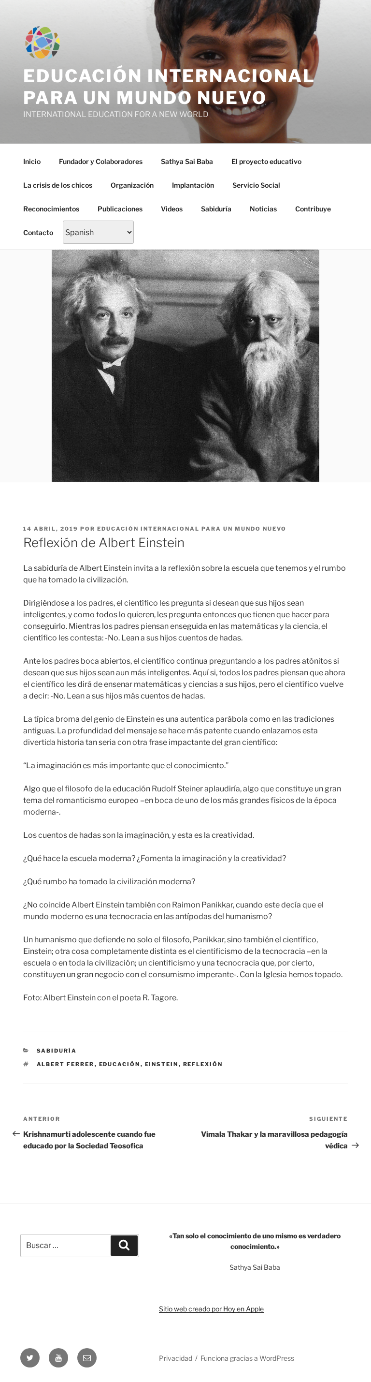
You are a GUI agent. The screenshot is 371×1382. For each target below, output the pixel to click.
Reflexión (203, 1064)
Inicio (32, 161)
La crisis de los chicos (57, 185)
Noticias (263, 209)
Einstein (162, 1064)
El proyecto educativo (266, 161)
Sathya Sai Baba (187, 161)
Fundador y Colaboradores (101, 161)
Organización (132, 185)
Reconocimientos (51, 209)
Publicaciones (120, 209)
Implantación (193, 185)
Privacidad (175, 1358)
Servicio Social (256, 185)
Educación (120, 1064)
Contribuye (313, 209)
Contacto (38, 232)
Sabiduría (216, 209)
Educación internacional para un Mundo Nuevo (169, 86)
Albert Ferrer (66, 1064)
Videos (172, 209)
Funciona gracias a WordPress (247, 1358)
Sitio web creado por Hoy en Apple (211, 1309)
